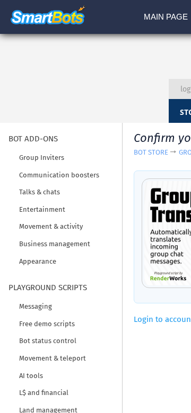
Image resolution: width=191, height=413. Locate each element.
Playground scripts (47, 287)
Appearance (37, 261)
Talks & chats (39, 192)
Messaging (35, 306)
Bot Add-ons (33, 138)
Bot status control (47, 341)
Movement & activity (51, 226)
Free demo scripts (47, 324)
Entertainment (42, 209)
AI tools (31, 376)
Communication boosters (59, 175)
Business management (54, 244)
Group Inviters (41, 157)
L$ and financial (43, 393)
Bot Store (151, 152)
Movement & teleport (52, 358)
